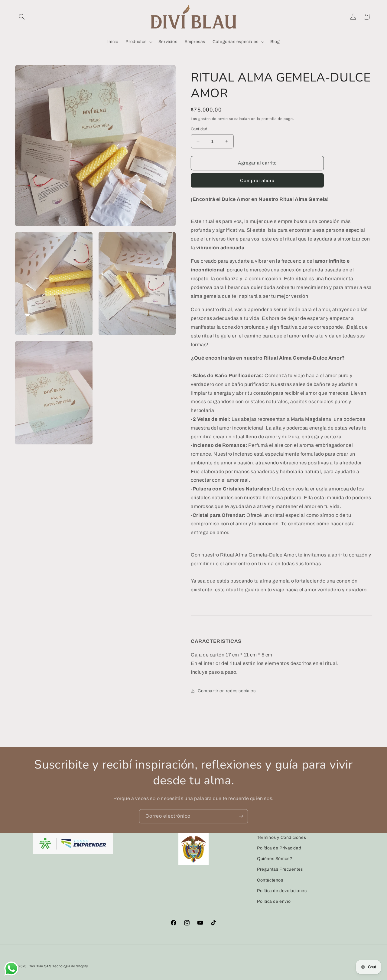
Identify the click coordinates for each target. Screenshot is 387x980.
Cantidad (199, 129)
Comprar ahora (257, 180)
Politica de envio (274, 901)
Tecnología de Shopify (70, 966)
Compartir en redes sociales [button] (226, 691)
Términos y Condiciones (281, 837)
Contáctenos (270, 880)
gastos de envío (213, 119)
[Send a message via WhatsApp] (11, 968)
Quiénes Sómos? (274, 859)
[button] (21, 16)
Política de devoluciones (282, 891)
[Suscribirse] (241, 816)
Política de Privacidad (279, 848)
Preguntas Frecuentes (280, 869)
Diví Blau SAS (40, 966)
